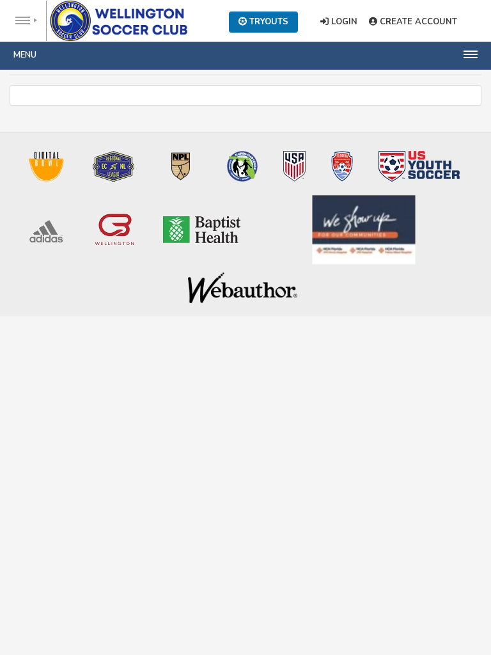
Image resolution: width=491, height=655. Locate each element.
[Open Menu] (23, 21)
